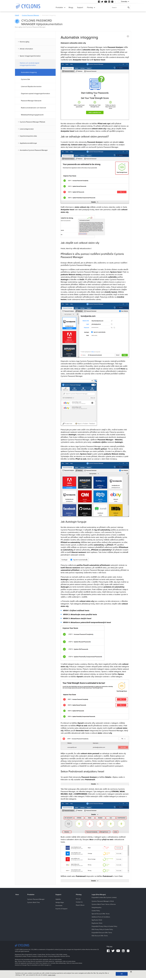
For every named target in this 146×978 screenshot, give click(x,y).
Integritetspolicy (96, 907)
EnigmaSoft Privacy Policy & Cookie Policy (104, 926)
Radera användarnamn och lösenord (33, 108)
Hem (17, 895)
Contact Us (79, 902)
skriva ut (128, 36)
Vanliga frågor (60, 902)
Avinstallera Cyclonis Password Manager (34, 150)
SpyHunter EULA (97, 920)
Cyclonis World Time (33, 902)
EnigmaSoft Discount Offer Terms (102, 932)
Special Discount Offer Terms (101, 914)
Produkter (59, 7)
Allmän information (26, 49)
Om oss (78, 899)
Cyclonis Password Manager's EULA (103, 901)
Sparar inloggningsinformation (30, 56)
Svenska (124, 1)
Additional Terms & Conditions (101, 917)
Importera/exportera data (28, 136)
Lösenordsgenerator (27, 129)
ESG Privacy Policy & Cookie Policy (102, 929)
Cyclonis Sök (25, 79)
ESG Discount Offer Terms (100, 936)
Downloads (59, 905)
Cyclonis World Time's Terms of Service (104, 904)
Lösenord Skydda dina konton (31, 87)
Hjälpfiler (58, 899)
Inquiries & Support (61, 909)
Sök (128, 7)
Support (80, 7)
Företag (90, 7)
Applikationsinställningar (28, 143)
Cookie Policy (96, 911)
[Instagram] (112, 2)
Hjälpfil (17, 15)
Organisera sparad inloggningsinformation (35, 94)
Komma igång (24, 42)
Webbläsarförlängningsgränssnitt (32, 115)
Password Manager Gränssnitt (31, 101)
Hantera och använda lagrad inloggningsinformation (29, 64)
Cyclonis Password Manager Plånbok (32, 122)
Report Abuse (80, 905)
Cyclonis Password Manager (30, 15)
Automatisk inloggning (29, 72)
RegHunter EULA (97, 923)
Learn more (51, 975)
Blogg (71, 7)
